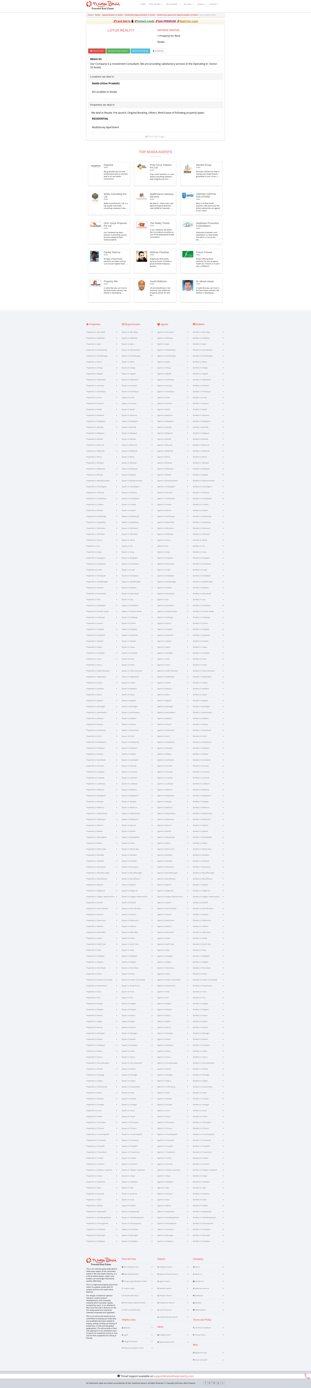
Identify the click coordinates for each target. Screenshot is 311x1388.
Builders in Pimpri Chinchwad (205, 980)
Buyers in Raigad (129, 1003)
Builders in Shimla (200, 1069)
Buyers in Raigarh (129, 1009)
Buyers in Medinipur (130, 819)
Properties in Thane (94, 1116)
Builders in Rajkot (200, 1021)
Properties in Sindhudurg (96, 1087)
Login (125, 1335)
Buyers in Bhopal (129, 475)
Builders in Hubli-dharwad (204, 671)
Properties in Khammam (96, 730)
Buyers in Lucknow (129, 778)
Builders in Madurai (201, 789)
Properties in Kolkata (94, 754)
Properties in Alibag (94, 368)
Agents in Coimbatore (166, 498)
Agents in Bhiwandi (165, 469)
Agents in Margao (164, 801)
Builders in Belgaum (201, 433)
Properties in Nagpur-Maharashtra (100, 896)
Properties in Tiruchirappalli (97, 1134)
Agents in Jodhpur (164, 718)
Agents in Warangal (165, 1235)
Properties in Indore (94, 683)
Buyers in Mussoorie (130, 867)
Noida (97, 15)
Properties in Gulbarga (95, 617)
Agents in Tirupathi (165, 1146)
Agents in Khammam (165, 730)
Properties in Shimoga (95, 1075)
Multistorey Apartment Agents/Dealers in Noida (177, 15)
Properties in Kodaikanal (96, 742)
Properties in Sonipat (94, 1098)
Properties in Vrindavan (95, 1229)
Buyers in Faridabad (130, 576)
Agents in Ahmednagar (166, 356)
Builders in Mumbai (201, 855)
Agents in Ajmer (163, 362)
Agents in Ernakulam (165, 564)
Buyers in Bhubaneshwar (132, 480)
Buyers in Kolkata (129, 754)
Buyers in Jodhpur (129, 718)
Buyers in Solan (128, 1093)
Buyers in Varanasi (129, 1194)
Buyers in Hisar (128, 659)
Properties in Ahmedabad (96, 350)
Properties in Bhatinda (95, 451)
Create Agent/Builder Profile (135, 1281)
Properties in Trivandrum (96, 1152)
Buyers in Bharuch (129, 445)
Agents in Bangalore (165, 421)
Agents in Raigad (164, 1003)
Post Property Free (130, 1267)
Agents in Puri (163, 997)
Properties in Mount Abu (96, 849)
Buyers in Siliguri (129, 1081)
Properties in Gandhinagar (97, 581)
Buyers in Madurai (129, 789)
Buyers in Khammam (130, 730)
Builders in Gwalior (200, 641)
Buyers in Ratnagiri (129, 1033)
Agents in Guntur (164, 623)
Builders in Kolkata (200, 754)
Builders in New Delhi (202, 932)
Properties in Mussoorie (96, 867)
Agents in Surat (163, 1110)
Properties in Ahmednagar (97, 356)
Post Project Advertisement (134, 1303)
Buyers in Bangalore (130, 421)
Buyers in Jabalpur (129, 688)
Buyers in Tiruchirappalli (132, 1134)
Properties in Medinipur (96, 819)
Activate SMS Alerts (131, 1295)
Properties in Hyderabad (96, 677)
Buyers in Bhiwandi (130, 469)
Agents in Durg (163, 552)
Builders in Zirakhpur (201, 1241)
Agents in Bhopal (164, 475)
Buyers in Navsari (129, 914)
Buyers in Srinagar (129, 1104)
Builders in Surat (200, 1110)
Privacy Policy (199, 1335)
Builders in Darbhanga (202, 516)
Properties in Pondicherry (96, 986)
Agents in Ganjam (164, 587)
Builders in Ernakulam (202, 564)
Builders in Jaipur (200, 694)
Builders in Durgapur (201, 558)
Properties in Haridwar (95, 653)
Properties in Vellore (94, 1205)
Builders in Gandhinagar (203, 581)
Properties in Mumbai (95, 855)
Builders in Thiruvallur (202, 1122)
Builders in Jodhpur (201, 718)
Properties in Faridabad (95, 576)
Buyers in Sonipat (129, 1098)
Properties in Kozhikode (96, 760)
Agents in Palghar (164, 962)
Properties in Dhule (94, 540)
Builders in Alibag (200, 368)
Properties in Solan (94, 1093)
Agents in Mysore (164, 885)
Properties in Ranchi (94, 1027)
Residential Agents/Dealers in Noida (140, 15)
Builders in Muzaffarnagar (203, 873)
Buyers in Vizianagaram (131, 1223)
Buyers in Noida (128, 938)
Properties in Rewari (94, 1039)
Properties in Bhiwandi (95, 469)
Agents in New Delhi (165, 932)
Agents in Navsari (164, 914)
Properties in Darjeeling (96, 522)
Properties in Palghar (94, 962)
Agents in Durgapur (165, 558)
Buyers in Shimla (129, 1069)
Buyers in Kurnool (129, 766)
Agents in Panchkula (165, 968)
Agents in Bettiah (164, 439)
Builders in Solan (200, 1093)
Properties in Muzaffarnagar (97, 873)
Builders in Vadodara (201, 1182)
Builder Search (165, 1288)
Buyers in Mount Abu (130, 849)
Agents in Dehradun (165, 528)
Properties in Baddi (94, 409)
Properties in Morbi (94, 843)
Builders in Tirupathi (201, 1146)
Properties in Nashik (94, 902)
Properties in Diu (93, 546)
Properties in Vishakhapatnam (98, 1217)
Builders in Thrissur (201, 1128)
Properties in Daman (94, 510)
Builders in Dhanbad (201, 534)
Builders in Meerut (200, 825)
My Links (188, 4)
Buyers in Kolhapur (130, 748)
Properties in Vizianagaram (97, 1223)
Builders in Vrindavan (202, 1229)
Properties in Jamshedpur (96, 712)
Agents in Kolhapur (165, 748)
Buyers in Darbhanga (130, 516)
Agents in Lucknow (165, 778)
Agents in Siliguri (164, 1081)
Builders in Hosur (200, 665)
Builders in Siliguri (200, 1081)
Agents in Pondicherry (166, 986)
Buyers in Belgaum (129, 433)
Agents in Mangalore (165, 795)
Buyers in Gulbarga (130, 617)
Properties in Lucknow (95, 778)
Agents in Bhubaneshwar (167, 480)
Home (143, 4)
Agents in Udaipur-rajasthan (169, 1170)
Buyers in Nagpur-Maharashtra (134, 896)
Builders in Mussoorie (202, 867)
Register (126, 1328)
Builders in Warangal (201, 1235)
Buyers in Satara (128, 1057)
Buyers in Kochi (128, 736)
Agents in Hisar (163, 659)
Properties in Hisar (93, 659)
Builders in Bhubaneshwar (204, 480)
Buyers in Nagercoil (130, 890)
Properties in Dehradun (95, 528)
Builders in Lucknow (201, 778)
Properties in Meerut (94, 825)
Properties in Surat (94, 1110)
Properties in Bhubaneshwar (98, 480)
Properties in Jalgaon (94, 700)
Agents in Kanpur (164, 724)
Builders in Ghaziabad (202, 593)
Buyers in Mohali (129, 831)
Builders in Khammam (202, 730)
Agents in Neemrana (165, 920)
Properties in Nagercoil (95, 890)
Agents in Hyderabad (165, 677)
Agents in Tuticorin (165, 1164)
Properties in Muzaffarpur (97, 879)
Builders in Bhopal (200, 475)
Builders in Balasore (201, 415)
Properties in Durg (93, 552)
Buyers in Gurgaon (129, 629)
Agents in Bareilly (164, 427)
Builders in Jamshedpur (202, 712)
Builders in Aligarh (200, 374)
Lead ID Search (165, 1310)
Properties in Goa (93, 599)
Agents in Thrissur (164, 1128)
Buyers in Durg (128, 552)
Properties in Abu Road (95, 332)
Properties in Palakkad (95, 956)
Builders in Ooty (199, 950)
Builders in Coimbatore (202, 498)
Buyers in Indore (128, 683)
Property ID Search (167, 1303)
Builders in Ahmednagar (203, 356)
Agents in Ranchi (164, 1027)
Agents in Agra (163, 344)
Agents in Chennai (164, 492)
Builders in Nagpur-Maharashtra (206, 896)
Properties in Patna (94, 974)
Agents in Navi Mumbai (166, 908)
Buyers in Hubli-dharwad (132, 671)
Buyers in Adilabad (129, 338)
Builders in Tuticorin (201, 1164)
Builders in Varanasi (201, 1194)
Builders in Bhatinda (201, 451)
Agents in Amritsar (165, 385)
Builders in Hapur (200, 647)
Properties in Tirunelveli (96, 1140)
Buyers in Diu (127, 546)
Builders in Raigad (200, 1003)
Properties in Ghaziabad (96, 593)
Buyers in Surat (128, 1110)
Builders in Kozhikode (202, 760)
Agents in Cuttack (164, 504)
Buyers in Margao (129, 801)
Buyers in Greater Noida (132, 611)
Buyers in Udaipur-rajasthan (133, 1170)
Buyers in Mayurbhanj (131, 813)
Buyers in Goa (127, 599)
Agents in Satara (164, 1057)
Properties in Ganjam (95, 587)
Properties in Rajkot (94, 1021)
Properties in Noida (94, 938)
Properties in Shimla (94, 1069)
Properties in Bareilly (94, 427)
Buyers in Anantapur (130, 391)
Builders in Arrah (200, 397)
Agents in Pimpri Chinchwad (168, 980)
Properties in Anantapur (96, 391)
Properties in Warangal (95, 1235)
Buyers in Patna (128, 974)
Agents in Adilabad (165, 338)
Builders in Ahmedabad (202, 350)
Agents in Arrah (163, 397)
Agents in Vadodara (165, 1182)
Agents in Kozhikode (165, 760)
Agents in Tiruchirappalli (167, 1134)
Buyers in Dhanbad (130, 534)
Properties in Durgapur (95, 558)
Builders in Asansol (201, 403)
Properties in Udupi (94, 1176)
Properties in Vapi (93, 1188)
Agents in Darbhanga (166, 516)
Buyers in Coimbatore (130, 498)
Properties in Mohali (94, 831)
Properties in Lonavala (95, 772)
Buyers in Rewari (129, 1039)
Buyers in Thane (128, 1116)
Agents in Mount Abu (166, 849)
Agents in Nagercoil (165, 890)
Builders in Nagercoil (201, 890)
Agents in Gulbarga (165, 617)
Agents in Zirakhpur (165, 1241)
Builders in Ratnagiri (201, 1033)
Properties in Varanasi (95, 1194)
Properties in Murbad (95, 861)
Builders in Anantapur (202, 391)
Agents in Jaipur (163, 694)
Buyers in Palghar (129, 962)
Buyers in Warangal (130, 1235)
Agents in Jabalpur (164, 688)
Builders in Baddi (200, 409)
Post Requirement (131, 1274)
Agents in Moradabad (166, 837)
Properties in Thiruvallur (96, 1122)
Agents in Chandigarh (166, 486)
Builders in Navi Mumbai (203, 908)
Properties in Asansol (95, 403)
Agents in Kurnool (164, 766)
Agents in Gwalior (164, 641)
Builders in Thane (200, 1116)
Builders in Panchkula (202, 968)
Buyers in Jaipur (128, 694)
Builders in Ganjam (201, 587)
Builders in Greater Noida (203, 611)
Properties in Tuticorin (95, 1164)
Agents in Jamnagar (165, 706)
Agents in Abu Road (165, 332)
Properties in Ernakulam (96, 564)
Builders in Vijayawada (202, 1211)
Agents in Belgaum (165, 433)
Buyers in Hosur (128, 665)
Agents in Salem (163, 1051)
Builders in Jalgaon (200, 700)
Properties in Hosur (94, 665)
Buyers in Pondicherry (131, 986)
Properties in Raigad (94, 1003)
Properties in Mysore (94, 885)
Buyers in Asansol (129, 403)
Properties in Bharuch (95, 445)
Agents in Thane (164, 1116)
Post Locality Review (132, 1310)
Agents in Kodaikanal (165, 742)
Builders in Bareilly (200, 427)
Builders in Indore (200, 683)
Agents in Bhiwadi (164, 463)
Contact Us (199, 1281)
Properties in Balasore (95, 415)
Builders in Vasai (200, 1199)
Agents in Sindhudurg (166, 1087)
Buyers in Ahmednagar (131, 356)
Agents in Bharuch (164, 445)
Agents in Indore (164, 683)
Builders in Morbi (200, 843)
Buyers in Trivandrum (131, 1152)
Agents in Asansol (164, 403)
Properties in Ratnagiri (95, 1033)
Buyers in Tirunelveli (130, 1140)
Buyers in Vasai (128, 1199)
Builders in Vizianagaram (203, 1223)
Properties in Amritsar (95, 385)
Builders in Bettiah (200, 439)
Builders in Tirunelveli (202, 1140)
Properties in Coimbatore (96, 498)
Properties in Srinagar (95, 1104)
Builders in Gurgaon (201, 629)
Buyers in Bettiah (129, 439)
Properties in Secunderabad (97, 1063)
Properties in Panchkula (96, 968)
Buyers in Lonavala (129, 772)
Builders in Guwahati (201, 635)
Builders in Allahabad (202, 379)
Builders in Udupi (200, 1176)
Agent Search (164, 1281)
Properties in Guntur (94, 623)
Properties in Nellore (94, 926)
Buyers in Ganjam (129, 587)
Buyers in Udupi (128, 1176)
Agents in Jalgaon (164, 700)
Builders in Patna (200, 974)
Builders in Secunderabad (203, 1063)
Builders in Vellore (200, 1205)
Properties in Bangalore (95, 421)
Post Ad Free (155, 4)
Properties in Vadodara (95, 1182)
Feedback (199, 1295)
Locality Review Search (168, 1317)
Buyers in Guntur (129, 623)
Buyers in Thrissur (129, 1128)
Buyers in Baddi (128, 409)
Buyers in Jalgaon (129, 700)
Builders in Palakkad (201, 956)
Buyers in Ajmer (128, 362)
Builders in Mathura (201, 807)
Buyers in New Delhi (130, 932)
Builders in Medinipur (202, 819)
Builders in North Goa (202, 944)
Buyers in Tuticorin (129, 1164)
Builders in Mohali (200, 831)
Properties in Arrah (94, 397)
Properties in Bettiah (94, 439)
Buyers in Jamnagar (130, 706)
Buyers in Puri (127, 997)
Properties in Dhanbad (95, 534)
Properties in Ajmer (94, 362)
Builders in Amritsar (201, 385)
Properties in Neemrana (96, 920)
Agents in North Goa (165, 944)
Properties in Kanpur (94, 724)
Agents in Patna (163, 974)
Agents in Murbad (164, 861)
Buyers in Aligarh (129, 374)
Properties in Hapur (94, 647)
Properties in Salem (94, 1051)
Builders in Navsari (200, 914)
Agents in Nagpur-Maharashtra (170, 896)
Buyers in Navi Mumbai (131, 908)
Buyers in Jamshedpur (131, 712)
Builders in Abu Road (201, 332)
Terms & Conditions (203, 1328)
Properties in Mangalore (96, 795)
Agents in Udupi (163, 1176)
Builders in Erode (200, 570)
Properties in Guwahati (95, 635)
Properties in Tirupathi (95, 1146)
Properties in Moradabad (96, 837)
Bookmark (159, 51)
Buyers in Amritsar (129, 385)
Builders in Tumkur (201, 1158)
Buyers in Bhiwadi (129, 463)
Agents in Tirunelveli (165, 1140)
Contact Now (98, 51)
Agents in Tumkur (164, 1158)
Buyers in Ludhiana (130, 784)
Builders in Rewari (200, 1039)
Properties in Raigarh (95, 1009)
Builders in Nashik (200, 902)
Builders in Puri (199, 997)
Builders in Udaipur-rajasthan (205, 1170)
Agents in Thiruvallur (165, 1122)
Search (200, 4)
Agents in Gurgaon (165, 629)
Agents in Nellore (164, 926)
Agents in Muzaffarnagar (167, 873)
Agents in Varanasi (165, 1194)
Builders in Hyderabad (202, 677)
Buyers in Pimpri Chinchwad (133, 980)
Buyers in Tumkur (129, 1158)
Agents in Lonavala (165, 772)
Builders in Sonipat (200, 1098)
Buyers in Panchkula (130, 968)
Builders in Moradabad (202, 837)
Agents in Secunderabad (167, 1063)
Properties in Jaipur (94, 694)
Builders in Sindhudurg (202, 1087)
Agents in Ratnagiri (165, 1033)
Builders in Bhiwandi (201, 469)
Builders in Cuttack (200, 504)
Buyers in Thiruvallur (130, 1122)
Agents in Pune (163, 991)
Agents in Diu (162, 546)
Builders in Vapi (199, 1188)
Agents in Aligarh (164, 374)
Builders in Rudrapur (201, 1045)
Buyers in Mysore (129, 885)
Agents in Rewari (164, 1039)
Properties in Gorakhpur (96, 605)
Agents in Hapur (164, 647)
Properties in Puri (93, 997)
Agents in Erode (163, 570)
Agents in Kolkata (164, 754)
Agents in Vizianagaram (167, 1223)
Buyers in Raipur (128, 1015)
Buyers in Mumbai (129, 855)
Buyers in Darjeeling (130, 522)
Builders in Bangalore (202, 421)
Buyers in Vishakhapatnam (133, 1217)
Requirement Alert (166, 1342)
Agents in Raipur (164, 1015)
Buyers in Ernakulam (130, 564)
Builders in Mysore (200, 885)
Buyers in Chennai (129, 492)
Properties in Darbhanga (96, 516)
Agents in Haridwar (165, 653)
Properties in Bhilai (94, 457)
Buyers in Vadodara (130, 1182)
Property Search (165, 1267)
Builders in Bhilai (200, 457)
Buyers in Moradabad (130, 837)
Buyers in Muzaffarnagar (132, 873)
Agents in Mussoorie (165, 867)
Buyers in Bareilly (129, 427)
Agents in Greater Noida (167, 611)
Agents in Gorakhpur (165, 605)
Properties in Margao (94, 801)
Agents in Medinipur (165, 819)
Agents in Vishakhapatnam (168, 1217)
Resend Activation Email (134, 1348)
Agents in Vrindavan (165, 1229)
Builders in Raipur (200, 1015)
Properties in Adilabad (95, 338)
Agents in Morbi (163, 843)
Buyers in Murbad (129, 861)
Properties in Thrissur (95, 1128)
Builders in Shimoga (201, 1075)
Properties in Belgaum (95, 433)
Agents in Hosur (163, 665)
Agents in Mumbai (164, 855)
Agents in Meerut (164, 825)
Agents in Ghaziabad (165, 593)
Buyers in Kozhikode (130, 760)
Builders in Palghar (200, 962)
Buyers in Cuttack (129, 504)
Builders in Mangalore (202, 795)
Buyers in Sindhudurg (131, 1087)
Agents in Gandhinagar (166, 581)
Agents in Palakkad (165, 956)
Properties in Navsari (94, 914)
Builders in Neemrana (202, 920)
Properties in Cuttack (94, 504)
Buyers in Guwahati (130, 635)
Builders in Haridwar (201, 653)
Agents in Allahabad (165, 379)
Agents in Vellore (164, 1205)
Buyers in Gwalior (129, 641)
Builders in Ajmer (200, 362)
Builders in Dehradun (202, 528)
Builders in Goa (199, 599)
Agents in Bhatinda (165, 451)
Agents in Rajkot (163, 1021)
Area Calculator (200, 1360)
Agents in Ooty (163, 950)
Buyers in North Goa (130, 944)
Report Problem (141, 51)
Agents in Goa (163, 599)
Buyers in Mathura (129, 807)
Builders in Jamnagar (201, 706)
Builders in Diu (199, 546)
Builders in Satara (200, 1057)
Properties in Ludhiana (95, 784)
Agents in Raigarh (164, 1009)
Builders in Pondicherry (202, 986)
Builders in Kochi (200, 736)
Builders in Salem (200, 1051)
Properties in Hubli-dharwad (97, 671)
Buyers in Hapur (128, 647)
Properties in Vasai (93, 1199)
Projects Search (165, 1295)
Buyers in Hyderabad (130, 677)
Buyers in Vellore (129, 1205)
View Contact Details (119, 51)
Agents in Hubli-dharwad (167, 671)
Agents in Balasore (165, 415)
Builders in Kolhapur (201, 748)
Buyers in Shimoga (129, 1075)
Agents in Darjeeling (165, 522)
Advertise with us (201, 1288)
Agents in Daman (164, 510)
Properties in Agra (93, 344)
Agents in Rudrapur (165, 1045)
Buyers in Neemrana (130, 920)
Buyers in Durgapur (130, 558)
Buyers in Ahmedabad (131, 350)
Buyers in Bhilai (128, 457)
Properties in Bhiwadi (95, 463)
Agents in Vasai (163, 1199)
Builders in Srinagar (201, 1104)
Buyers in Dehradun (130, 528)
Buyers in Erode (128, 570)
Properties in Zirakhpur (95, 1241)
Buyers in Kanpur (129, 724)
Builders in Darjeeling (202, 522)
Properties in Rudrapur (95, 1045)
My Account (172, 4)
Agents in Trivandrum (166, 1152)
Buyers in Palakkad (129, 956)
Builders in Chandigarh (202, 486)
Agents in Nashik (164, 902)
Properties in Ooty (93, 950)
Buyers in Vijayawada (130, 1211)
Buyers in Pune (128, 991)
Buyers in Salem (128, 1051)
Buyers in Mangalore (130, 795)
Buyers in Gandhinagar (131, 581)
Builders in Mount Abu (202, 849)
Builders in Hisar (200, 659)
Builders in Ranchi (200, 1027)
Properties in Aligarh (94, 374)
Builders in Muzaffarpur (203, 879)
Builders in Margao (200, 801)
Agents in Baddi (163, 409)
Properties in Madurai (95, 789)
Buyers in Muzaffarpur (131, 879)
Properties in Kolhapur (95, 748)
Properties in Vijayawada (96, 1211)
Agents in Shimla (164, 1069)
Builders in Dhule (200, 540)
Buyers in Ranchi (129, 1027)
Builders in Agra (199, 344)
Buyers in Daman (129, 510)
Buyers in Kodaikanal (130, 742)
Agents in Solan (163, 1093)
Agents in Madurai (164, 789)
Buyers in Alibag (128, 368)
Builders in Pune (199, 991)
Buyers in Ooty (128, 950)
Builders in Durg (199, 552)
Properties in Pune (93, 991)
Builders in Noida (200, 938)
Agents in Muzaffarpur (166, 879)
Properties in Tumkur (95, 1158)
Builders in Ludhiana (201, 784)
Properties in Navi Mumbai (97, 908)
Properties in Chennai (95, 492)
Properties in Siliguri (94, 1081)
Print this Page (156, 136)
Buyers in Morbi (128, 843)
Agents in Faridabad (165, 576)
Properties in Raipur (94, 1015)
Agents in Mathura (165, 807)
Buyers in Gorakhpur (130, 605)
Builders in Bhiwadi (201, 463)
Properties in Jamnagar (95, 706)
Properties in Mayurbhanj (96, 813)
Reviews (198, 1303)
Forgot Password (130, 1341)
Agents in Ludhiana (165, 784)
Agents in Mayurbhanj (166, 813)
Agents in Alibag (164, 368)
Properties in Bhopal (94, 475)
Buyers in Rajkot (128, 1021)
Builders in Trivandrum (202, 1152)
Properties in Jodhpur (95, 718)
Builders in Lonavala (201, 772)
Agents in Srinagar (164, 1104)
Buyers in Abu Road (130, 332)
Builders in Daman (200, 510)
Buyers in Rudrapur (130, 1045)
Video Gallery (200, 1310)
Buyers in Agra (128, 344)
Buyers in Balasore (129, 415)
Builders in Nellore (200, 926)
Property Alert (165, 1335)
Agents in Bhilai (163, 457)
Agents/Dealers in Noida (112, 15)
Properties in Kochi (94, 736)
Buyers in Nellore (129, 926)
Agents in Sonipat (164, 1098)
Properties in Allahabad (95, 379)
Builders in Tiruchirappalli (203, 1134)
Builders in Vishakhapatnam (204, 1217)
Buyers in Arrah (128, 397)
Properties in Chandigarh (96, 486)
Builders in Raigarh (201, 1009)
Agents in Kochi (163, 736)
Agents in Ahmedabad (166, 350)
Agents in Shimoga (165, 1075)
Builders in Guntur (200, 623)
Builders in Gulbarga (201, 617)
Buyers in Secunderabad (132, 1063)
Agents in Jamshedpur (166, 712)
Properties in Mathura (95, 807)
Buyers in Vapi (128, 1188)
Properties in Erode (94, 570)
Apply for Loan (201, 1352)
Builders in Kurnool (201, 766)
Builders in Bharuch (201, 445)
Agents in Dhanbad (165, 534)
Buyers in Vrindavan (130, 1229)
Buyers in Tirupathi (130, 1146)
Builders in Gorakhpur (202, 605)
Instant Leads (129, 1288)
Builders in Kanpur (200, 724)
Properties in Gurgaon (95, 629)
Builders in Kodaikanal (202, 742)
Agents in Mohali (164, 831)
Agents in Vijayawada (166, 1211)
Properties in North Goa (96, 944)
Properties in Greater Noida (97, 611)
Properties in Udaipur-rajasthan (99, 1170)
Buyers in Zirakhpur (130, 1241)
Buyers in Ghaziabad (130, 593)
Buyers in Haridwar (130, 653)
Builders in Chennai (201, 492)
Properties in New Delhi (96, 932)
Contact (213, 4)
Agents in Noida (163, 938)
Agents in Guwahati (165, 635)
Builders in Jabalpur (201, 688)
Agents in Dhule (163, 540)
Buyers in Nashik (129, 902)
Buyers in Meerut (129, 825)
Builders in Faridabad (202, 576)
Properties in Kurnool (95, 766)
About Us (198, 1274)
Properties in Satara (94, 1057)
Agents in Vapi (163, 1188)
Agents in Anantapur (165, 391)
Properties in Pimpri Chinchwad (99, 980)
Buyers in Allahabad (130, 379)
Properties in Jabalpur (95, 688)
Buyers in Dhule (128, 540)
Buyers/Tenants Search (168, 1274)
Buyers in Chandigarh (131, 486)
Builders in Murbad (201, 861)
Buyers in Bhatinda (129, 451)
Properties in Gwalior (94, 641)
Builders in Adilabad (201, 338)
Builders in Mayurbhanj (202, 813)
